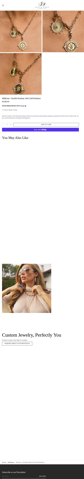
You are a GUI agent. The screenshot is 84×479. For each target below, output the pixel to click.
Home (4, 462)
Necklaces (11, 462)
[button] (3, 5)
